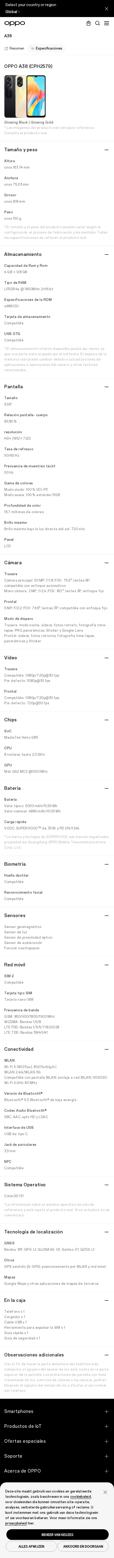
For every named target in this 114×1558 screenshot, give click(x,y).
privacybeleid (16, 1523)
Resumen (17, 48)
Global (11, 12)
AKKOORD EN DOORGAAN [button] (83, 1546)
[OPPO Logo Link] (14, 23)
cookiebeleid (80, 1497)
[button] (105, 1492)
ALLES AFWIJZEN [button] (31, 1546)
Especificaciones (49, 48)
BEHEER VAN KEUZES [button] (57, 1534)
